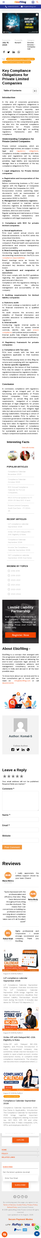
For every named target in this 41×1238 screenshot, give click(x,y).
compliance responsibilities (13, 258)
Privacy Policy (32, 1205)
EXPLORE (20, 1140)
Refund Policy (12, 1207)
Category (30, 40)
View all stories (28, 447)
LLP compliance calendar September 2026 (18, 525)
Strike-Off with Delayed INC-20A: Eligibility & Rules (19, 533)
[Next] (32, 456)
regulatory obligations (27, 151)
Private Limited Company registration (16, 62)
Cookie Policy (22, 1205)
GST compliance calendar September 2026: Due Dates (20, 556)
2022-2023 (15, 589)
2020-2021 (15, 580)
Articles (30, 43)
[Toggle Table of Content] (33, 91)
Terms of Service (9, 1205)
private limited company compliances (20, 59)
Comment (8, 788)
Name (6, 815)
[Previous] (9, 456)
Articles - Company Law (31, 47)
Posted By (18, 40)
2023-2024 (16, 594)
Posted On (6, 40)
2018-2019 (15, 571)
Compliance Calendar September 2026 (17, 540)
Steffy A (20, 974)
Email (6, 825)
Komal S (18, 43)
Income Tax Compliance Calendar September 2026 (19, 548)
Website (6, 835)
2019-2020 (15, 575)
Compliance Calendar (12, 1096)
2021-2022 (15, 585)
